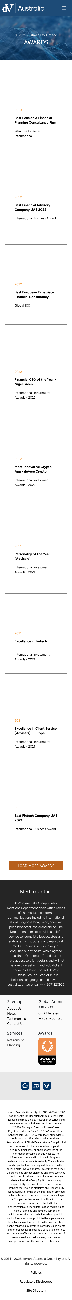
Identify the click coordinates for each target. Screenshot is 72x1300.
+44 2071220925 (52, 984)
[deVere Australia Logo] (23, 8)
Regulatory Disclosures (36, 1281)
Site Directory (36, 1290)
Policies (36, 1272)
